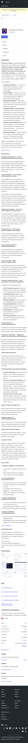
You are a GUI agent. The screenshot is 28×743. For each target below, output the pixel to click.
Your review (4, 659)
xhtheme (12, 32)
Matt (3, 714)
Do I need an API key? (6, 587)
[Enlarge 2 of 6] (11, 563)
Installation (5, 48)
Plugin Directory (4, 5)
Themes (16, 692)
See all (25, 659)
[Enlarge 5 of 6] (25, 563)
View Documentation (6, 525)
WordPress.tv (5, 707)
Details (4, 41)
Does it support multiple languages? (9, 591)
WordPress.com (5, 712)
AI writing (24, 643)
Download (4, 36)
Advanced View (5, 649)
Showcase (17, 689)
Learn (2, 701)
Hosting (3, 694)
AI (15, 643)
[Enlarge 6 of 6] (25, 573)
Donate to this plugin (6, 681)
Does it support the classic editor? (9, 596)
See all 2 (25, 640)
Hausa (5, 725)
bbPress (4, 716)
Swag (17, 707)
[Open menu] (26, 2)
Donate (17, 705)
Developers (4, 705)
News (2, 692)
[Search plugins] (15, 15)
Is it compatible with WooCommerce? (10, 600)
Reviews (5, 45)
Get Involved (18, 701)
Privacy (3, 696)
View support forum (6, 669)
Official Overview (5, 150)
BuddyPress (4, 719)
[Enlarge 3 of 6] (11, 572)
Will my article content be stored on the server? (7, 604)
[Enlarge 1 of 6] (11, 554)
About (2, 689)
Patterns (17, 696)
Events (16, 703)
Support (4, 55)
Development (6, 52)
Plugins (16, 694)
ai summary (19, 643)
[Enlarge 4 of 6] (25, 554)
